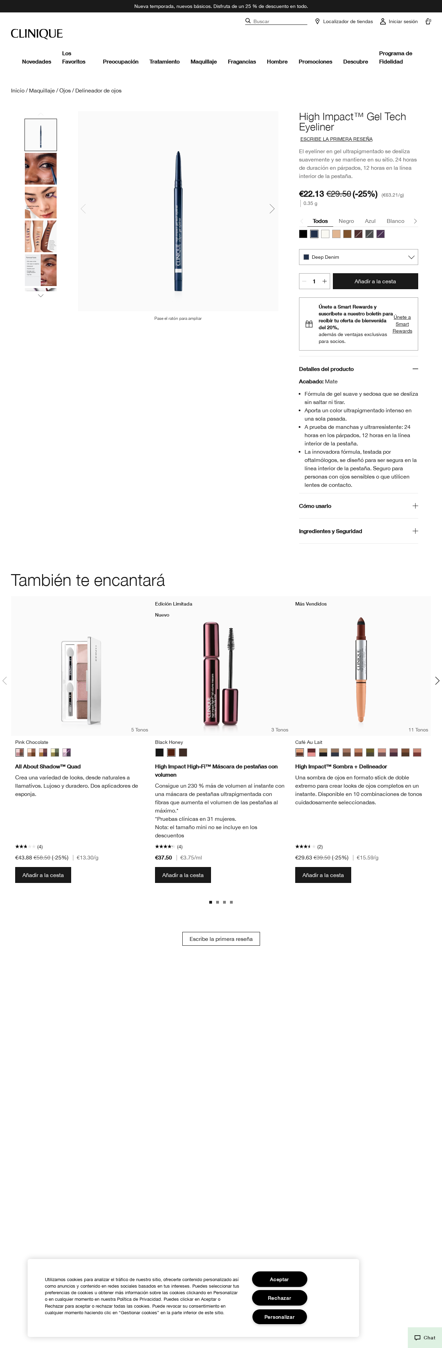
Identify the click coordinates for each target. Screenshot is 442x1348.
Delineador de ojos (98, 90)
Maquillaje (204, 61)
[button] (425, 1337)
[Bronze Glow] (347, 234)
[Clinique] (37, 34)
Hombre (277, 61)
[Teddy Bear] (31, 752)
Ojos (65, 90)
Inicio (18, 90)
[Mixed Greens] (370, 752)
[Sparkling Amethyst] (380, 234)
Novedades (36, 61)
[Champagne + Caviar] (323, 752)
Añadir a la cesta (375, 281)
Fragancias (242, 61)
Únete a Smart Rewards (402, 324)
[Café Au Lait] (299, 752)
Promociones (315, 61)
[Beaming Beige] (336, 234)
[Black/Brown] (183, 752)
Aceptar (279, 1279)
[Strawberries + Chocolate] (417, 752)
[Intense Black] (303, 234)
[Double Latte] (346, 752)
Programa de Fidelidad (395, 57)
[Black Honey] (358, 234)
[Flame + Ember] (358, 752)
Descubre (355, 61)
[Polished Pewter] (369, 234)
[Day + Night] (334, 752)
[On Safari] (54, 752)
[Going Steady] (66, 752)
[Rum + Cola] (405, 752)
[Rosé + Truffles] (381, 752)
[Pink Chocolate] (19, 752)
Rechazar (279, 1298)
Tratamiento (165, 61)
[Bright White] (325, 234)
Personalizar (280, 1317)
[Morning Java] (43, 752)
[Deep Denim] (314, 234)
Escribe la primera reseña (221, 939)
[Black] (159, 752)
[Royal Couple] (393, 752)
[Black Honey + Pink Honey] (311, 752)
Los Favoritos (73, 57)
